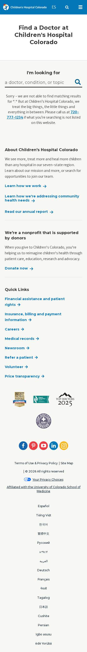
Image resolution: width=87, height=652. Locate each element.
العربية (44, 561)
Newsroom (15, 348)
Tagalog (43, 597)
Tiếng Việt (43, 515)
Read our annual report (26, 212)
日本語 (43, 607)
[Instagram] (63, 445)
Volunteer (14, 367)
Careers (12, 329)
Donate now (16, 268)
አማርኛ (43, 552)
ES (56, 7)
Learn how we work (23, 186)
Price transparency (22, 376)
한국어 (43, 524)
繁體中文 (43, 533)
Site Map (67, 463)
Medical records (19, 338)
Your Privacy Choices (48, 479)
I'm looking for (43, 72)
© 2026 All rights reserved (44, 471)
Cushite (43, 616)
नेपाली (43, 588)
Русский (43, 542)
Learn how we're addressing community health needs (42, 198)
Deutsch (43, 570)
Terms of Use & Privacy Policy (36, 463)
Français (44, 579)
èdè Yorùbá (43, 643)
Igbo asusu (43, 634)
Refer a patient (19, 357)
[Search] (77, 82)
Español (43, 506)
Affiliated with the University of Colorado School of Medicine (43, 489)
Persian (43, 625)
